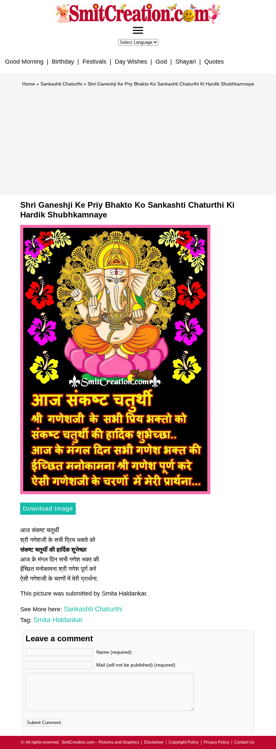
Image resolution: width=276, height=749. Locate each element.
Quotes (214, 61)
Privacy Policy (216, 742)
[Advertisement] (138, 138)
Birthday (63, 61)
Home (28, 84)
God (161, 61)
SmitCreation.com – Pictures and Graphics (100, 742)
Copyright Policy (184, 742)
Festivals (94, 61)
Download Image (48, 508)
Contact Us (244, 742)
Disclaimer (154, 742)
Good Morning (24, 61)
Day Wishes (131, 61)
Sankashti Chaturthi (61, 84)
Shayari (185, 61)
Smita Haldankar (58, 619)
